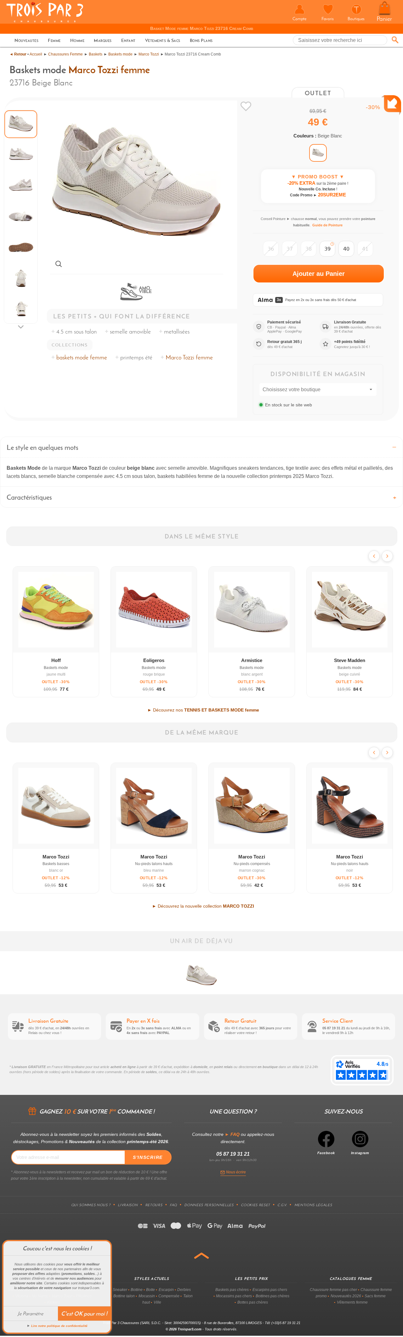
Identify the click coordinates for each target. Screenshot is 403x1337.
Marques (103, 40)
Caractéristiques (29, 497)
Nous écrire (236, 1172)
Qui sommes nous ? (91, 1205)
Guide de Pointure (327, 225)
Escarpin (166, 1290)
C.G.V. (282, 1205)
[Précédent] (374, 556)
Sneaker (120, 1290)
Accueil (36, 54)
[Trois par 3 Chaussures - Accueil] (44, 21)
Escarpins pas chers (270, 1290)
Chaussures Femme (65, 54)
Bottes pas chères (252, 1302)
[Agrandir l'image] (58, 264)
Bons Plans (201, 40)
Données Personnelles (208, 1205)
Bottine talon (124, 1296)
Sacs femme (375, 1296)
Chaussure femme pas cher (333, 1290)
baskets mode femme (81, 357)
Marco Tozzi (149, 54)
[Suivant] (387, 556)
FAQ (173, 1205)
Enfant (128, 40)
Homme (77, 40)
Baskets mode (120, 54)
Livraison (128, 1205)
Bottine (137, 1290)
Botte (150, 1290)
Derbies (184, 1290)
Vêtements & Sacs (162, 40)
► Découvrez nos (203, 709)
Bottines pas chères (272, 1296)
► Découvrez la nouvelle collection (203, 906)
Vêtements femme (352, 1302)
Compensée (168, 1296)
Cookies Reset (255, 1205)
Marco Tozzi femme (109, 69)
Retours (153, 1205)
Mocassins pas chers (234, 1296)
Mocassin (147, 1296)
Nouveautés (26, 40)
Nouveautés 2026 (346, 1296)
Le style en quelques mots (42, 447)
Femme (54, 40)
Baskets (95, 54)
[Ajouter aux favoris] (246, 106)
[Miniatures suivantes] (21, 327)
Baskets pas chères (232, 1290)
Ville (157, 1302)
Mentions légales (313, 1205)
